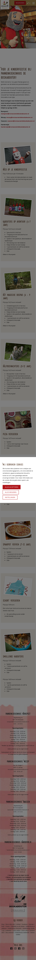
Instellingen (10, 497)
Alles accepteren (11, 487)
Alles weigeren (10, 492)
